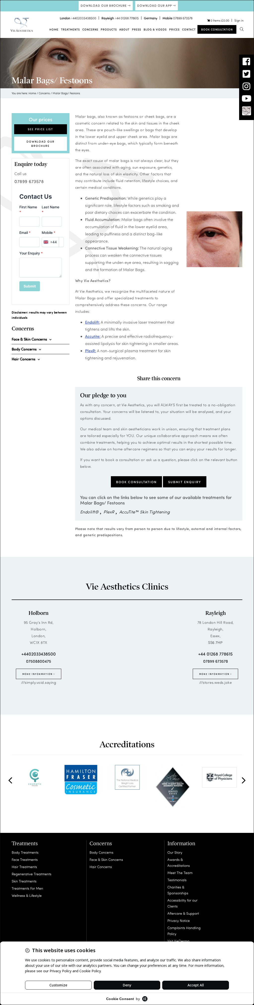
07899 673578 (182, 18)
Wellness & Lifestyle (27, 895)
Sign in (239, 20)
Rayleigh (215, 613)
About (124, 29)
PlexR (108, 511)
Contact (189, 29)
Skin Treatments (24, 881)
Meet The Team (179, 872)
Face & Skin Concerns (106, 859)
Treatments (70, 29)
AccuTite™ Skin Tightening (144, 511)
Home (54, 29)
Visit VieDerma (178, 941)
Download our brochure (104, 5)
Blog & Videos (155, 29)
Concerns (90, 29)
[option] (35, 777)
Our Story (174, 852)
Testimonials (177, 880)
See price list (40, 129)
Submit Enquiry (184, 482)
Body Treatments (25, 852)
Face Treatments (25, 859)
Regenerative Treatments (31, 874)
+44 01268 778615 (127, 18)
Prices (174, 29)
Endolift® (89, 511)
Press (136, 29)
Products (109, 29)
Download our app (155, 5)
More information (38, 673)
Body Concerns (101, 852)
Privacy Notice (178, 920)
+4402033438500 (83, 18)
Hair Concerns (101, 866)
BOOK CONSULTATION (136, 482)
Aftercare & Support (183, 913)
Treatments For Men (27, 888)
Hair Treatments (24, 866)
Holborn (38, 613)
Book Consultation (217, 29)
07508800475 (38, 661)
